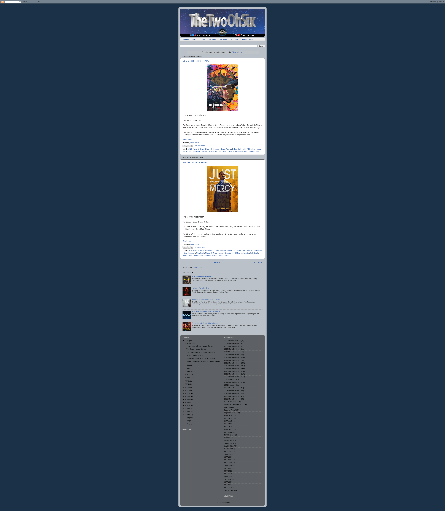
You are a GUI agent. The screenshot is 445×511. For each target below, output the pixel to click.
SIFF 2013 (228, 454)
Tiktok (203, 39)
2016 (187, 408)
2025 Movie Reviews (232, 396)
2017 (187, 405)
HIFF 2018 (228, 424)
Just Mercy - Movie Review (195, 162)
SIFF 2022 (228, 476)
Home (217, 262)
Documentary (229, 407)
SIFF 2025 (228, 485)
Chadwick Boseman (212, 149)
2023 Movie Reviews (232, 391)
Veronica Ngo (254, 151)
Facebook (223, 39)
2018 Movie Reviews (232, 371)
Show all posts (237, 52)
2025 (187, 381)
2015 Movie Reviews (232, 363)
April (189, 374)
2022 (187, 390)
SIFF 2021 (228, 474)
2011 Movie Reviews (232, 352)
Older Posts (256, 262)
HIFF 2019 (228, 427)
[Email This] (184, 146)
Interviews (228, 432)
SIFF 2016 (228, 463)
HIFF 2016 (228, 418)
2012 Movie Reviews (232, 355)
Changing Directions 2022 (234, 404)
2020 (187, 396)
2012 (187, 421)
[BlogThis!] (186, 146)
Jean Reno (196, 151)
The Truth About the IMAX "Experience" (206, 311)
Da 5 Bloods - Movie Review (196, 61)
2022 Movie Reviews (232, 388)
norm (221, 253)
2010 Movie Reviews (232, 349)
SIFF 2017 (228, 465)
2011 (187, 424)
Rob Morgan (198, 255)
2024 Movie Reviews (232, 393)
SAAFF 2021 (229, 449)
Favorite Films (229, 410)
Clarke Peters (226, 149)
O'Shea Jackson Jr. (242, 253)
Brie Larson (209, 250)
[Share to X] (189, 146)
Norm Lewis (227, 151)
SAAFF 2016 (229, 440)
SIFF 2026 (228, 488)
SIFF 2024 (228, 482)
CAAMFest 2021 (230, 402)
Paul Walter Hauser (240, 151)
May (189, 371)
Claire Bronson (220, 250)
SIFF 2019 (228, 471)
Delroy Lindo (237, 149)
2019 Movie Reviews (196, 250)
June (189, 368)
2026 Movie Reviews (232, 399)
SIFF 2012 (228, 452)
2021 (187, 393)
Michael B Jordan (211, 253)
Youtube (185, 39)
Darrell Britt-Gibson (234, 250)
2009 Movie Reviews (232, 346)
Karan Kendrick (189, 253)
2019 (187, 399)
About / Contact (248, 39)
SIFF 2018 (228, 468)
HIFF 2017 (228, 421)
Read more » (187, 139)
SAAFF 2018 (229, 443)
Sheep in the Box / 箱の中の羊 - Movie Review (203, 361)
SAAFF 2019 (229, 446)
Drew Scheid (247, 250)
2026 (187, 341)
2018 (187, 402)
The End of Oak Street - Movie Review (206, 300)
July (188, 365)
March (189, 377)
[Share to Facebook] (192, 146)
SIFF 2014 (228, 457)
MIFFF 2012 (229, 435)
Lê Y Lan (218, 151)
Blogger (227, 502)
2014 (187, 414)
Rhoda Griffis (188, 255)
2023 (187, 387)
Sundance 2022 (230, 490)
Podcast (227, 438)
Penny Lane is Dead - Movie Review (205, 323)
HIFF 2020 (228, 429)
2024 (187, 384)
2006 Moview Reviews (232, 341)
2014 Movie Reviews (232, 360)
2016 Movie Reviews (232, 366)
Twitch (194, 39)
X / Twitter (235, 39)
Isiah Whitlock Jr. (249, 149)
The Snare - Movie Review (201, 276)
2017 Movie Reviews (232, 368)
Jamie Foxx (257, 250)
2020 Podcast (229, 379)
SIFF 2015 (228, 460)
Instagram (212, 39)
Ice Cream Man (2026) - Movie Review (200, 358)
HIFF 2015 (228, 415)
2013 (187, 418)
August (189, 343)
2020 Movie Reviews (196, 149)
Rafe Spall (254, 253)
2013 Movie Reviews (232, 357)
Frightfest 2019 (230, 413)
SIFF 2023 (228, 479)
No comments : (200, 146)
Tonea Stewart (223, 255)
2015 (187, 411)
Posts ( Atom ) (198, 267)
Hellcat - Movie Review (200, 288)
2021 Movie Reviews (232, 382)
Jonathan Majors (208, 151)
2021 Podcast (229, 385)
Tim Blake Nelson (210, 255)
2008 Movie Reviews (232, 343)
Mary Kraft (200, 253)
